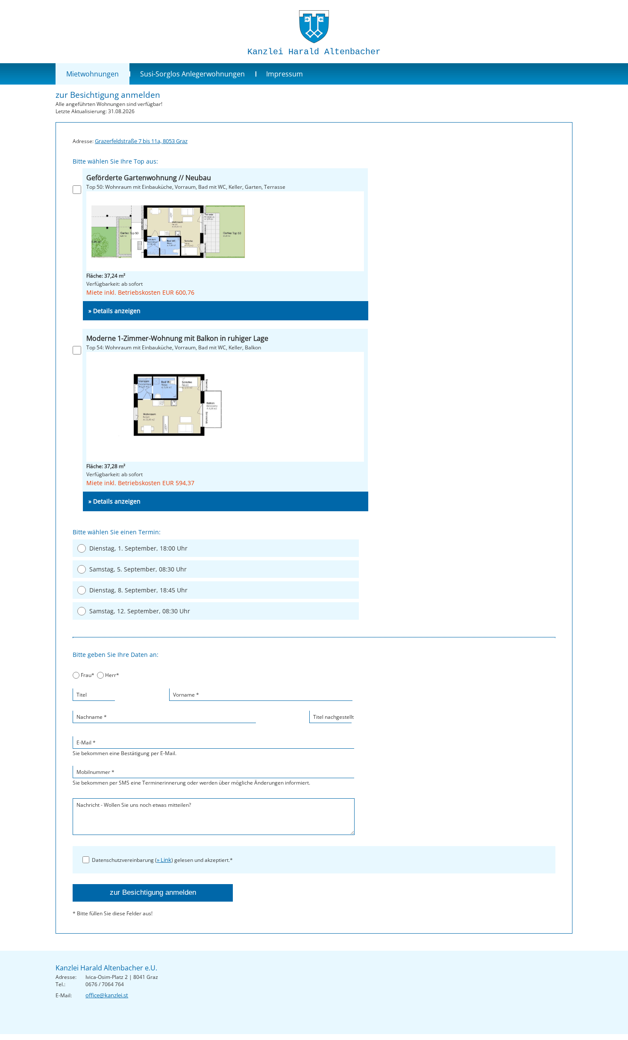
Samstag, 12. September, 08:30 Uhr (139, 611)
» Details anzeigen (114, 311)
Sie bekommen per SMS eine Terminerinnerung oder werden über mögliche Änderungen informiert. (191, 777)
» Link (164, 860)
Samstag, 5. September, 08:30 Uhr (138, 569)
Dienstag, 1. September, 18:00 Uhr (138, 548)
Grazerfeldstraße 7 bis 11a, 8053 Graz (141, 141)
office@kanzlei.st (106, 995)
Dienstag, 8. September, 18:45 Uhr (138, 590)
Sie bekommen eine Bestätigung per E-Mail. (124, 748)
